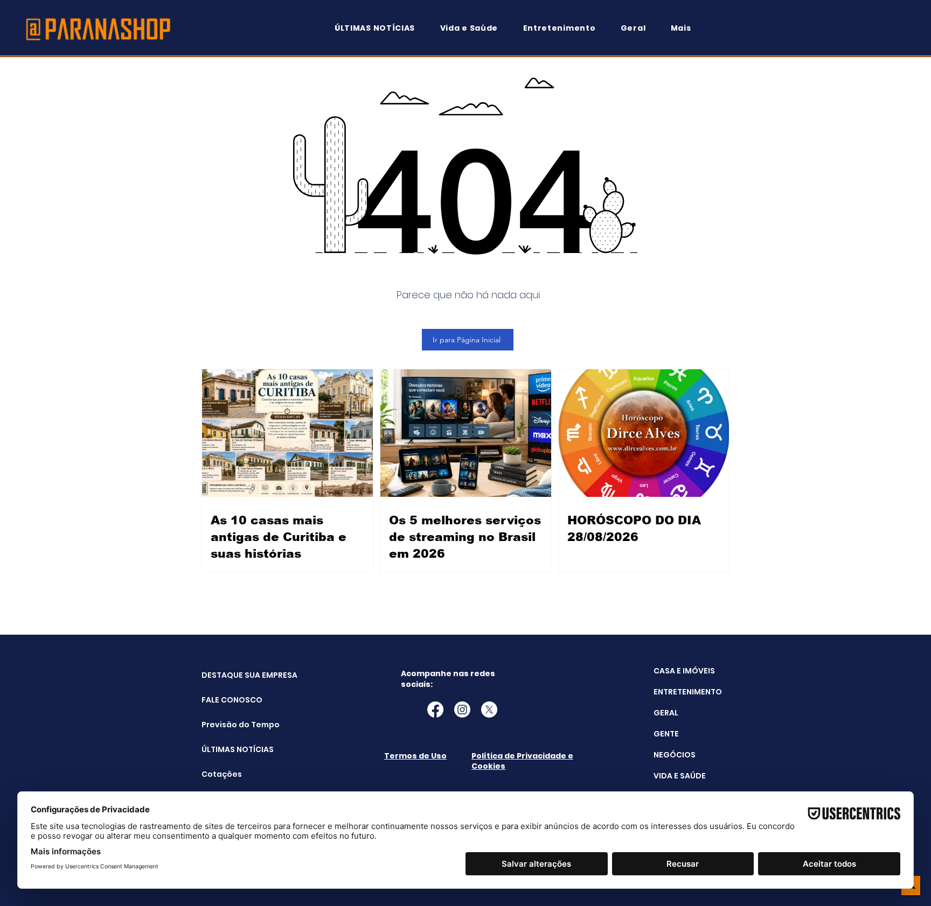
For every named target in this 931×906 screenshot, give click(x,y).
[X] (489, 709)
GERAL (666, 712)
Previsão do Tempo (229, 724)
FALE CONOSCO (229, 699)
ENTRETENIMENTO (688, 691)
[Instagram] (462, 709)
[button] (685, 28)
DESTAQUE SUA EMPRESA (229, 675)
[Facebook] (435, 709)
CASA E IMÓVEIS (684, 670)
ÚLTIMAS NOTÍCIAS (229, 749)
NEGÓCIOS (675, 754)
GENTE (666, 733)
